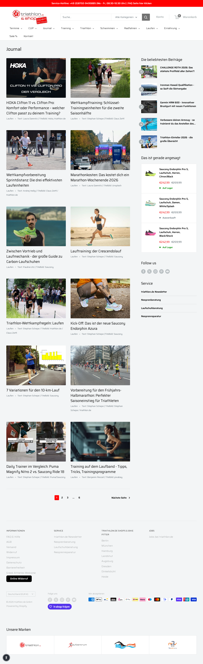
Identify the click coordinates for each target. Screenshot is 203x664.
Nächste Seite (119, 498)
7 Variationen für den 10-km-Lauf (32, 390)
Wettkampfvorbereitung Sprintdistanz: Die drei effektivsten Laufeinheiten (34, 180)
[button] (6, 657)
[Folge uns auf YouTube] (167, 271)
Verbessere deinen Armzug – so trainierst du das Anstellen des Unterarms (177, 122)
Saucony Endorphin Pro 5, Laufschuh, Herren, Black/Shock (173, 232)
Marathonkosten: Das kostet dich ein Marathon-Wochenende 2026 (100, 177)
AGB (9, 542)
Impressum (13, 557)
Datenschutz (14, 563)
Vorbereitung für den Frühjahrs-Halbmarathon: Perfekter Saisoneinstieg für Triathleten (96, 395)
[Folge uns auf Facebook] (143, 271)
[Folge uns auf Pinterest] (161, 271)
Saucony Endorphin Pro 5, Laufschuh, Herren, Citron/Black (173, 173)
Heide (105, 577)
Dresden (106, 566)
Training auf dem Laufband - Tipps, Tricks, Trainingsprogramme (99, 469)
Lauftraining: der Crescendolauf (96, 251)
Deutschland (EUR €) (18, 594)
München (107, 546)
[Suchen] (146, 17)
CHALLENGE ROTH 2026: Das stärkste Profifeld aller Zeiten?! (177, 69)
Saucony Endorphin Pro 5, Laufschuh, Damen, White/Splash (173, 202)
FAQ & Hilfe (13, 537)
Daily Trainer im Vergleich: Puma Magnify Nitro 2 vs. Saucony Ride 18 (35, 469)
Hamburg (107, 551)
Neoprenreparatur (151, 316)
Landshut (107, 556)
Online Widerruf (19, 579)
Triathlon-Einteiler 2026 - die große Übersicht (176, 139)
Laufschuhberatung (152, 308)
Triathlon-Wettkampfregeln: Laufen (35, 323)
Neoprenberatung (151, 300)
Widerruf (11, 552)
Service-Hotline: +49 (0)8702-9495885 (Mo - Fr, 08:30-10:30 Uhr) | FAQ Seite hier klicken (102, 3)
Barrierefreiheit (15, 568)
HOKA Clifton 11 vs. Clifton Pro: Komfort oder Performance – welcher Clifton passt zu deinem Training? (35, 108)
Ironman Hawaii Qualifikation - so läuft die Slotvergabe (177, 87)
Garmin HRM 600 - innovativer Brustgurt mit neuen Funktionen (178, 104)
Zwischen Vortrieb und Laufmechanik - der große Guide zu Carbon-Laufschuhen (34, 256)
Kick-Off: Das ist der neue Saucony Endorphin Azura (98, 326)
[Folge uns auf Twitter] (149, 271)
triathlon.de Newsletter (154, 292)
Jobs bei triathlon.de (161, 537)
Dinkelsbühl (108, 571)
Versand (11, 547)
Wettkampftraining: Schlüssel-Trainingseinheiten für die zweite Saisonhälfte (97, 108)
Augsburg (107, 561)
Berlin (105, 541)
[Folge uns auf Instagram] (155, 271)
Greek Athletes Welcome (21, 573)
